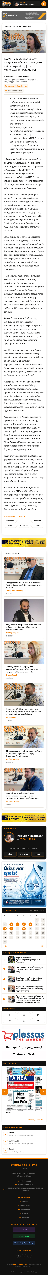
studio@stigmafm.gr (25, 1243)
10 (5, 929)
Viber (10, 525)
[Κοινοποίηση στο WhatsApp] (24, 1020)
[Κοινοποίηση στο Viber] (9, 1020)
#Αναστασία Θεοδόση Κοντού (16, 86)
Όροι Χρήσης (32, 1272)
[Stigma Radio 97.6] (7, 4)
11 (11, 929)
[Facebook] (19, 1256)
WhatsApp (24, 525)
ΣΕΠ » (43, 946)
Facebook (10, 520)
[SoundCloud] (29, 1256)
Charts (25, 1213)
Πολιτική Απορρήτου (18, 1272)
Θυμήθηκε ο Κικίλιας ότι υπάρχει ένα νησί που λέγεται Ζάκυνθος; (29, 979)
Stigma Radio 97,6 (20, 1264)
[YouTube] (24, 1256)
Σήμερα (25, 1201)
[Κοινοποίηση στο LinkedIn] (38, 1014)
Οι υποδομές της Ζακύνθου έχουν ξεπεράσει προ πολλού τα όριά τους (29, 969)
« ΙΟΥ (5, 946)
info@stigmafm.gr (25, 1184)
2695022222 (25, 1181)
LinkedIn (37, 520)
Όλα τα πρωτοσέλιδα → (36, 1120)
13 (24, 929)
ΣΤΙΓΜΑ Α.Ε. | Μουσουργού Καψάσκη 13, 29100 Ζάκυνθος (25, 1189)
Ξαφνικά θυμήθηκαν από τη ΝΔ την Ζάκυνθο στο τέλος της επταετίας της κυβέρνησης (30, 989)
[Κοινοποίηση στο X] (24, 1014)
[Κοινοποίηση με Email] (38, 1020)
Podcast (25, 1217)
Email (38, 525)
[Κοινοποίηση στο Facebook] (9, 1014)
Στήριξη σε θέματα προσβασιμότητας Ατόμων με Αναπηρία (28, 960)
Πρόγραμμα (25, 1209)
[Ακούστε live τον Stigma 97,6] (43, 3)
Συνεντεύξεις (25, 1205)
